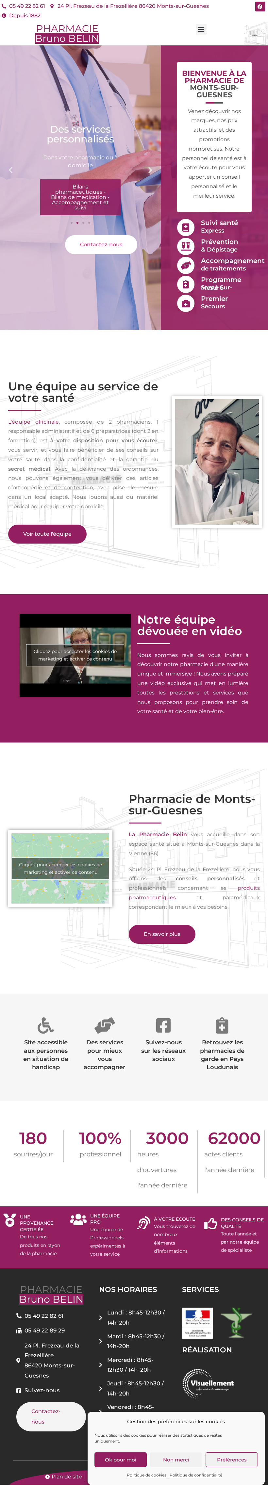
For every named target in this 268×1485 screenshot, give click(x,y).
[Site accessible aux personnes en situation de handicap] (46, 1025)
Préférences (232, 1460)
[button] (201, 29)
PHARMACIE (67, 33)
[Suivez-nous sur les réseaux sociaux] (163, 1025)
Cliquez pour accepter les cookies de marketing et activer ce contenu (75, 655)
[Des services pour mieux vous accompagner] (104, 1025)
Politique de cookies (146, 1475)
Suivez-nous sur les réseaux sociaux (163, 1050)
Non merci (176, 1460)
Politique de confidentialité (196, 1475)
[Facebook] (260, 6)
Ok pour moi (120, 1460)
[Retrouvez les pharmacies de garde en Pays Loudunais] (222, 1025)
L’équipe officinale (33, 422)
